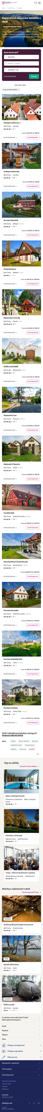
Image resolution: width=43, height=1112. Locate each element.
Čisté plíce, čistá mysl (14, 836)
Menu (39, 3)
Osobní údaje (6, 1084)
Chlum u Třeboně (24, 741)
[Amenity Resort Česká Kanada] (21, 546)
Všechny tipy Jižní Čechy (30, 892)
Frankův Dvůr (9, 513)
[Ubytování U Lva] (21, 400)
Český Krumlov (29, 745)
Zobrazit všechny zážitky (28, 766)
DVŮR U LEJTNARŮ (11, 367)
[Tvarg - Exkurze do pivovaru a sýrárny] (21, 858)
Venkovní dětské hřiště (12, 735)
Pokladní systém (7, 1097)
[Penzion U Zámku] (21, 692)
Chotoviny (23, 749)
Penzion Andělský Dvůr (13, 659)
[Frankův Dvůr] (21, 497)
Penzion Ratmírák (11, 220)
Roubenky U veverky (12, 318)
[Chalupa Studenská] (21, 156)
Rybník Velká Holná (11, 965)
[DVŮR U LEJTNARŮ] (21, 351)
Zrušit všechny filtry (10, 76)
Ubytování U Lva (10, 415)
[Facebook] (29, 1103)
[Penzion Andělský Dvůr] (21, 644)
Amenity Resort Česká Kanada (16, 562)
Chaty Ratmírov (10, 269)
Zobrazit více (36, 39)
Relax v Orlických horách (15, 796)
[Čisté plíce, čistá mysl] (21, 821)
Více (38, 754)
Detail (33, 137)
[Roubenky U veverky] (21, 302)
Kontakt (4, 1086)
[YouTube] (38, 1103)
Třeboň (13, 741)
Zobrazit (34, 76)
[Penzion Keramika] (21, 595)
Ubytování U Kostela (12, 464)
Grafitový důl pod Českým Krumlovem (18, 925)
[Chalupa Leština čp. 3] (21, 107)
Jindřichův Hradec (16, 745)
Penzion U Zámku (11, 708)
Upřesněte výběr (20, 85)
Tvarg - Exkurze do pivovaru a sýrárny (20, 873)
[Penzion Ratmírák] (21, 205)
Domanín (35, 741)
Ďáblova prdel (9, 1005)
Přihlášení (5, 1089)
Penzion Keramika (11, 610)
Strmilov (19, 8)
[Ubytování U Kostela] (21, 449)
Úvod (3, 8)
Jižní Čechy (11, 8)
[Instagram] (34, 1103)
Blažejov (13, 749)
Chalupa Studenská (11, 172)
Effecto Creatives (8, 1108)
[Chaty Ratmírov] (21, 253)
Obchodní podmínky (9, 1081)
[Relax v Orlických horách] (21, 781)
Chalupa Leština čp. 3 (12, 123)
